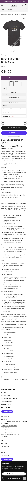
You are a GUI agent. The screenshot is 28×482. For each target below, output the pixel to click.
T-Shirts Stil (13, 92)
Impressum (4, 419)
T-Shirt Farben (17, 97)
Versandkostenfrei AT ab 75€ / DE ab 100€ (14, 1)
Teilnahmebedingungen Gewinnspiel (10, 434)
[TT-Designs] (14, 5)
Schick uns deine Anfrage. (12, 165)
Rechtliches (4, 436)
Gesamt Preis (8, 116)
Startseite (3, 14)
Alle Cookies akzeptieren (14, 474)
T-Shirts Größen (13, 81)
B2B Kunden (4, 423)
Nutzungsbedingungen (7, 432)
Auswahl (5, 94)
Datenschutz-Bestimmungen (9, 425)
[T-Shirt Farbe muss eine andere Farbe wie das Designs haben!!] (18, 97)
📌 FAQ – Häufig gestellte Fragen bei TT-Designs (14, 421)
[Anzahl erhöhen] (25, 123)
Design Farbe (13, 103)
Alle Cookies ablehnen (14, 478)
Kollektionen (10, 14)
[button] (25, 5)
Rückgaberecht (5, 428)
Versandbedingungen (6, 430)
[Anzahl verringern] (3, 123)
